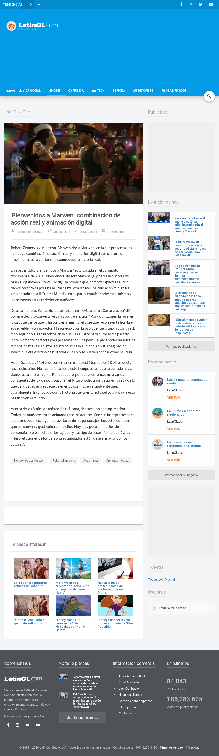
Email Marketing (130, 682)
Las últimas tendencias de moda (187, 381)
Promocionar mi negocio (181, 475)
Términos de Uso (171, 747)
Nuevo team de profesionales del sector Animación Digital (111, 587)
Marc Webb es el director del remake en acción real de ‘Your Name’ (72, 587)
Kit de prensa (128, 707)
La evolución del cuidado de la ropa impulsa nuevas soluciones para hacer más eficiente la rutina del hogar (190, 301)
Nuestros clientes (130, 694)
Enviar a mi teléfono (172, 608)
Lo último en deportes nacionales (183, 413)
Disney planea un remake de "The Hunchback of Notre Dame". (70, 624)
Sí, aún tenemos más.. (82, 717)
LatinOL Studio (129, 688)
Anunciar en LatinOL (132, 676)
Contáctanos (127, 713)
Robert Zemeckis (63, 460)
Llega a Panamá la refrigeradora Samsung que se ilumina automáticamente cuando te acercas (187, 274)
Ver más (173, 397)
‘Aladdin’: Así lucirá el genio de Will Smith (29, 621)
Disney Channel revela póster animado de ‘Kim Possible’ (115, 623)
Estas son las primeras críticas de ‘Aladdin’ (30, 584)
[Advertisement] (143, 44)
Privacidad (192, 747)
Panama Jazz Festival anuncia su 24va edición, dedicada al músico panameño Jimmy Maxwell (189, 225)
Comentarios (113, 231)
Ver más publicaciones (181, 346)
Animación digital (117, 460)
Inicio (10, 91)
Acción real (90, 460)
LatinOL (11, 112)
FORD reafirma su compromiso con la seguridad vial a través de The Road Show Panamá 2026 (190, 248)
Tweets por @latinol (161, 579)
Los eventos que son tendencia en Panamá (184, 444)
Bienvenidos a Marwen (29, 460)
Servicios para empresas (135, 701)
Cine (26, 112)
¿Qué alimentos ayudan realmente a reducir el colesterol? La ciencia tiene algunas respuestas (190, 326)
